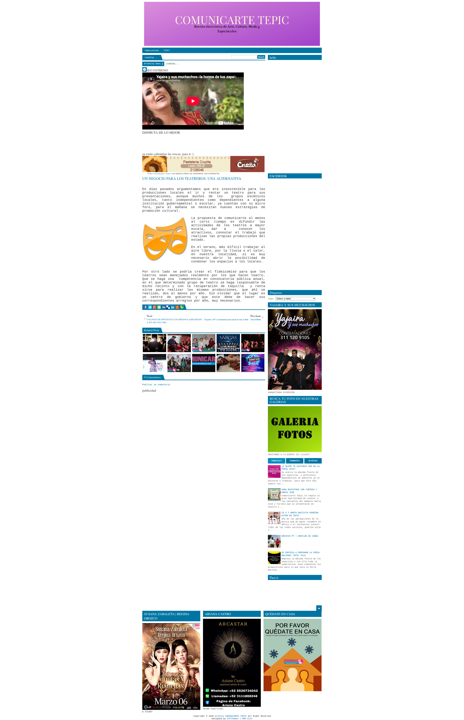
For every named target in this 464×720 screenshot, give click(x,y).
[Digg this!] (163, 307)
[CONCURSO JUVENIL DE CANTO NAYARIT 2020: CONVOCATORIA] (253, 363)
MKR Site (247, 718)
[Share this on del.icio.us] (168, 307)
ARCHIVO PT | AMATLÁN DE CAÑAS (299, 536)
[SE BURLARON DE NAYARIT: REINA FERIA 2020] (154, 363)
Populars (277, 461)
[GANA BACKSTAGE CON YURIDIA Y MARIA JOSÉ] (274, 494)
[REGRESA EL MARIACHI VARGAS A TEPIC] (228, 343)
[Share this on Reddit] (177, 307)
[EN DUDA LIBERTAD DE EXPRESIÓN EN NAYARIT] (204, 363)
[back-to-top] (319, 608)
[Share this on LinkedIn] (172, 307)
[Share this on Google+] (154, 307)
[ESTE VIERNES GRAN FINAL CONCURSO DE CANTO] (179, 363)
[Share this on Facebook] (145, 307)
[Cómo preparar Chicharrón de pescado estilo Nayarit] (228, 363)
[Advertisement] (208, 143)
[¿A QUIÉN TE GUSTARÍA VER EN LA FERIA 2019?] (274, 471)
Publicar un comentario (156, 384)
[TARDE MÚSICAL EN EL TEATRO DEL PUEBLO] (253, 343)
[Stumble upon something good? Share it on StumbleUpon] (159, 307)
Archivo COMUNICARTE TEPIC (231, 716)
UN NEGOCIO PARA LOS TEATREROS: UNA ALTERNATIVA (191, 178)
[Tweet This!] (150, 307)
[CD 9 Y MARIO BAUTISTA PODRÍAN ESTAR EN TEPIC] (274, 518)
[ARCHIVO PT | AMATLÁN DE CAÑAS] (274, 541)
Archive (312, 461)
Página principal (152, 50)
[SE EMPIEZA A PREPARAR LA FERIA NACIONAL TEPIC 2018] (274, 557)
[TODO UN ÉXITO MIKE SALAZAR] (179, 343)
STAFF (167, 50)
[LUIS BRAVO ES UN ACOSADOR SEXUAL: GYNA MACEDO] (154, 343)
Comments (295, 461)
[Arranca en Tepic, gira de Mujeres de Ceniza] (204, 343)
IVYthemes (232, 718)
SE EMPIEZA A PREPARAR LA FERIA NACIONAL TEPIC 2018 (300, 554)
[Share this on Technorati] (181, 307)
